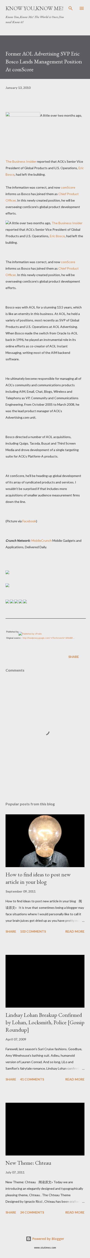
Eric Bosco (57, 236)
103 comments (33, 931)
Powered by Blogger (47, 1238)
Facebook (29, 521)
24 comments (32, 1212)
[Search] (70, 8)
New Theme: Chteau (28, 1162)
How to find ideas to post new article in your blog (38, 878)
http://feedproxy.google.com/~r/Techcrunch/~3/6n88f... (49, 638)
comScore (68, 187)
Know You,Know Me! (34, 8)
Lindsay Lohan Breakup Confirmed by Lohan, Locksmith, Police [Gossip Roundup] (45, 1022)
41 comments (32, 1079)
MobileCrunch (41, 540)
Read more (74, 931)
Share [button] (73, 657)
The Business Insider (21, 161)
